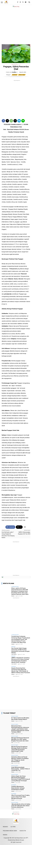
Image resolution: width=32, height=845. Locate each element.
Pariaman (13, 666)
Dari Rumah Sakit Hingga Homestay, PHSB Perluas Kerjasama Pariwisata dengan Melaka (20, 650)
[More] (25, 527)
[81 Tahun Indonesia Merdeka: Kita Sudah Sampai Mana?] (6, 719)
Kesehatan (14, 74)
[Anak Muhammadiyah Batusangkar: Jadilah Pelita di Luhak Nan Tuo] (6, 768)
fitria (12, 742)
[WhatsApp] (11, 120)
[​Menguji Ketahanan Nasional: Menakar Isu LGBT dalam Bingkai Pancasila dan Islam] (6, 739)
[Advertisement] (16, 26)
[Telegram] (19, 120)
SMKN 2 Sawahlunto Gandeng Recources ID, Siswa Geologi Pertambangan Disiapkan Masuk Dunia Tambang (20, 660)
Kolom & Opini (22, 74)
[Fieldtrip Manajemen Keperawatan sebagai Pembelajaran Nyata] (6, 787)
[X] (23, 2)
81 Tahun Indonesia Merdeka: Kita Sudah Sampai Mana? (20, 718)
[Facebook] (17, 2)
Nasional (13, 646)
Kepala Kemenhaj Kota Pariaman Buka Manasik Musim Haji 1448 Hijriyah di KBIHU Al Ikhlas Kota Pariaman (20, 670)
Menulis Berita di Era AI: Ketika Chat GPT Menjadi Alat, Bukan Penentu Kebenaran (20, 805)
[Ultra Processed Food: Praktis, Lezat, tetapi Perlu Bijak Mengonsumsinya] (6, 796)
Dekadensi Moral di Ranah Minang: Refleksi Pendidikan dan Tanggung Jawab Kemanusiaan (20, 759)
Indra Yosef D (14, 654)
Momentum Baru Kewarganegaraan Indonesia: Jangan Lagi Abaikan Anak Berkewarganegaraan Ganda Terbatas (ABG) (20, 729)
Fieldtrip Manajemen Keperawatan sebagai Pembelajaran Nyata (18, 788)
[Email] (15, 120)
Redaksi (14, 72)
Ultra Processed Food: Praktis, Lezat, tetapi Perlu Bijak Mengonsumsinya (20, 797)
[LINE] (23, 120)
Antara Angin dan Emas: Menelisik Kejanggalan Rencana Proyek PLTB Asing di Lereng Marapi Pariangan (20, 778)
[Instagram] (20, 2)
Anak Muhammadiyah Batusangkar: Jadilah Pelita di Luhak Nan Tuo (20, 769)
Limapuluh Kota (15, 586)
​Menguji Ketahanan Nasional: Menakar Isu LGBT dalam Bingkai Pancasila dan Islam (20, 739)
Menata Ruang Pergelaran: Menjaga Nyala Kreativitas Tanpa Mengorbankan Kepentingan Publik (19, 749)
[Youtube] (25, 2)
